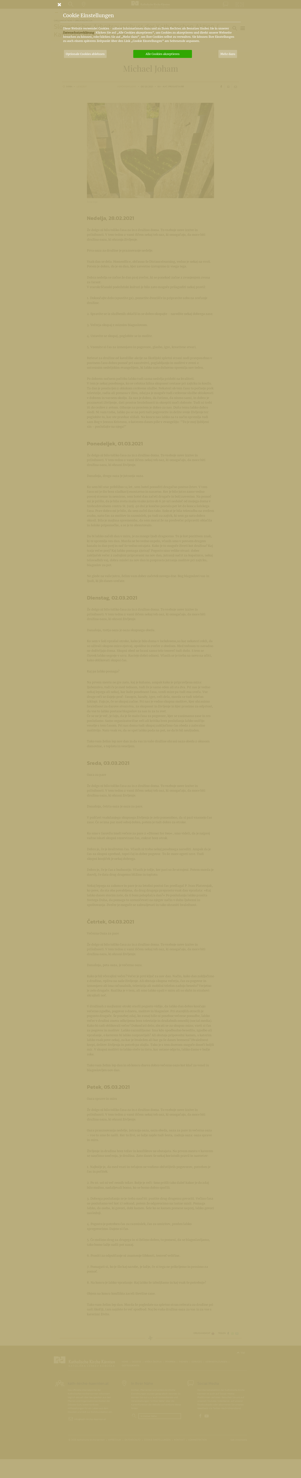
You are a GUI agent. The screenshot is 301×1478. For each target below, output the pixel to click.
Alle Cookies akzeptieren (163, 54)
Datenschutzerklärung (78, 32)
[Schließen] (150, 4)
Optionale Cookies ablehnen (85, 54)
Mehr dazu (227, 54)
